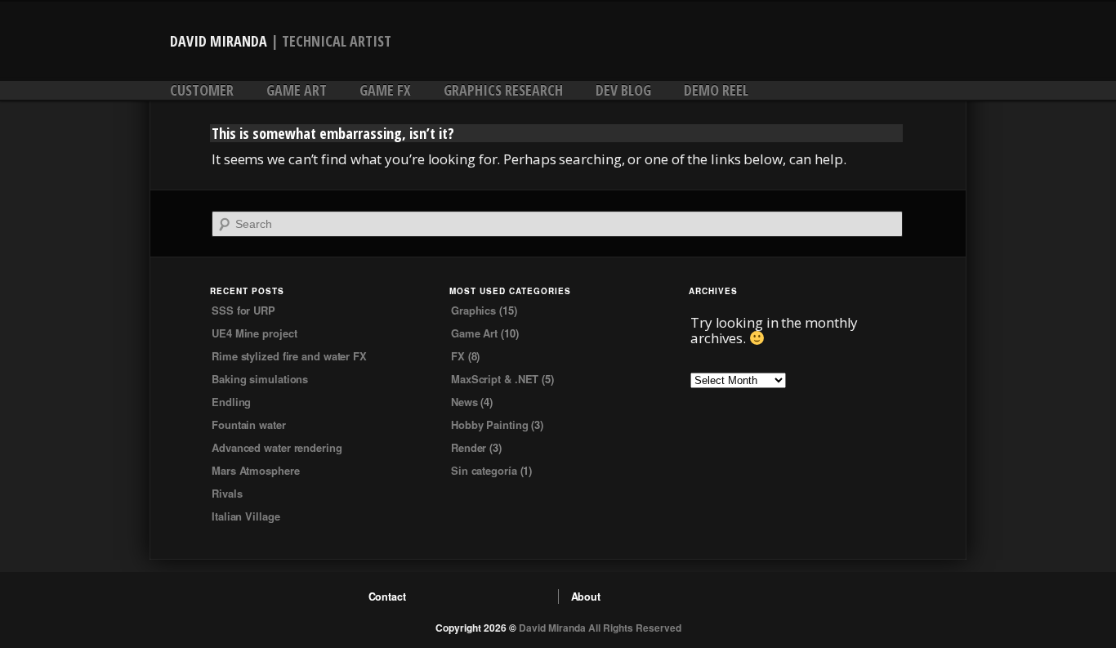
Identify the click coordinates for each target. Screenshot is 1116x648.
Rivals (227, 493)
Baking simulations (260, 379)
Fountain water (249, 424)
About (586, 596)
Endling (231, 401)
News (464, 401)
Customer (202, 90)
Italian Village (246, 516)
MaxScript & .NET (494, 379)
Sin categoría (484, 470)
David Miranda (218, 41)
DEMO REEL (716, 90)
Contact (387, 596)
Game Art (296, 90)
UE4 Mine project (254, 333)
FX (458, 356)
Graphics (473, 310)
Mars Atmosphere (256, 470)
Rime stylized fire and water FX (289, 356)
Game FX (385, 90)
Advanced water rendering (277, 447)
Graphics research (503, 90)
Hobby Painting (490, 424)
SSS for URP (243, 310)
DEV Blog (623, 90)
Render (468, 447)
